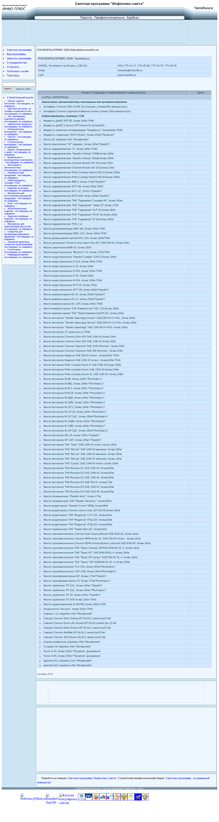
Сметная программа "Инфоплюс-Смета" (92, 778)
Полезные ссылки (18, 71)
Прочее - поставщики (19, 137)
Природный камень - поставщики (17, 255)
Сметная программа (92, 4)
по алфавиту (26, 113)
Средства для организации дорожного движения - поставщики (17, 234)
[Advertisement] (109, 33)
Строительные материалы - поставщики (18, 143)
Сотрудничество (17, 62)
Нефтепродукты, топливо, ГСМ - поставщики (15, 183)
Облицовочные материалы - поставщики (18, 130)
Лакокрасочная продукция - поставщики (17, 173)
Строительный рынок (20, 97)
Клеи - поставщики (17, 203)
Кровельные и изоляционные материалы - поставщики (18, 160)
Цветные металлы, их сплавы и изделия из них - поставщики (18, 111)
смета (140, 788)
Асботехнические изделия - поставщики (16, 209)
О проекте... (14, 67)
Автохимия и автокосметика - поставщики (13, 167)
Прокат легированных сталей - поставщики (17, 150)
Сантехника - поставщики (13, 250)
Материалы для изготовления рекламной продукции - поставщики (17, 196)
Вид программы (16, 54)
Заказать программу (19, 58)
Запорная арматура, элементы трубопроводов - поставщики (19, 244)
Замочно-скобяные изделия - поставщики (16, 217)
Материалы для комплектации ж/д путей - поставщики (18, 226)
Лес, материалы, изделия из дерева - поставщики (15, 119)
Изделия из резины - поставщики (17, 189)
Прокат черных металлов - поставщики (17, 102)
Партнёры (13, 75)
